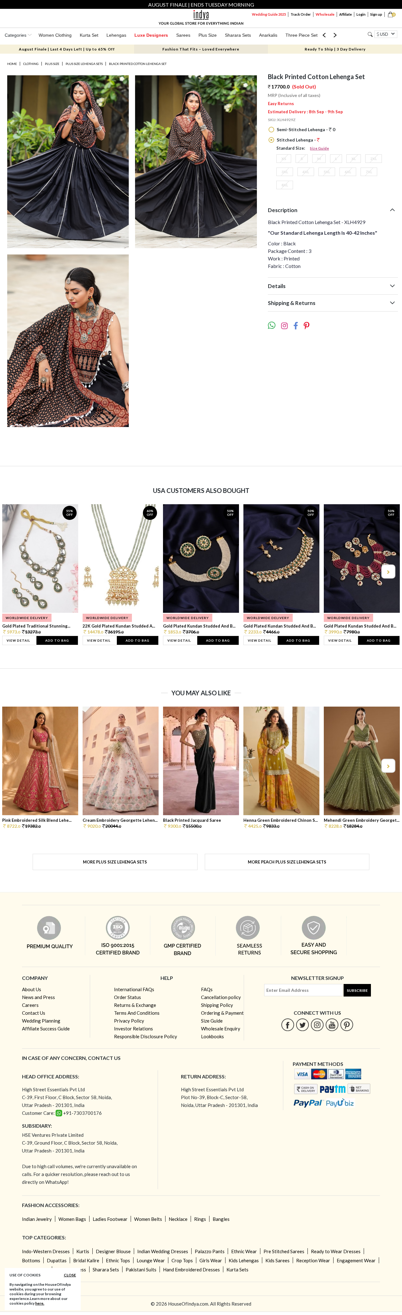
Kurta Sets (237, 1269)
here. (39, 1303)
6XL (348, 171)
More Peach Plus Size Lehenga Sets (287, 861)
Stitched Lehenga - (296, 139)
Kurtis (82, 1251)
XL (353, 158)
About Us (31, 989)
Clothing (31, 64)
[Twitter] (302, 1024)
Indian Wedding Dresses (162, 1251)
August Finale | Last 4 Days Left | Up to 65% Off (67, 49)
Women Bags (72, 1219)
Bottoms (31, 1260)
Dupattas (57, 1260)
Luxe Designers (151, 35)
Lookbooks (212, 1036)
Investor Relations (133, 1028)
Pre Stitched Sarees (283, 1251)
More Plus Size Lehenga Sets (115, 861)
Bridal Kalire (86, 1260)
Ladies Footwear (110, 1219)
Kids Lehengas (244, 1260)
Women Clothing (55, 35)
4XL (305, 171)
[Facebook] (287, 1024)
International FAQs (134, 989)
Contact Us (33, 1013)
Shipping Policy (217, 1005)
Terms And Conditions (137, 1013)
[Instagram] (317, 1024)
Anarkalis (268, 35)
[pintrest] (346, 1024)
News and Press (38, 997)
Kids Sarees (277, 1260)
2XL (373, 158)
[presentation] (14, 571)
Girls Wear (210, 1260)
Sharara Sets (238, 35)
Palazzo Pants (210, 1251)
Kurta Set (89, 35)
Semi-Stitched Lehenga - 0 (305, 129)
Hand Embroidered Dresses (191, 1269)
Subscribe (357, 990)
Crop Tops (182, 1260)
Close (70, 1275)
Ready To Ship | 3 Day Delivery (335, 49)
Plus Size (207, 35)
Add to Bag (57, 640)
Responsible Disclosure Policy (145, 1036)
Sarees (183, 35)
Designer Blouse (113, 1251)
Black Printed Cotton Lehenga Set (137, 64)
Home (12, 64)
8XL (284, 185)
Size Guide (319, 148)
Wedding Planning (41, 1021)
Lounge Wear (151, 1260)
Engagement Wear (356, 1260)
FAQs (207, 989)
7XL (369, 171)
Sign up (376, 14)
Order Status (127, 997)
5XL (326, 171)
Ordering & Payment (222, 1013)
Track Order (301, 14)
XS (283, 158)
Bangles (221, 1219)
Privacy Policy (129, 1021)
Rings (200, 1219)
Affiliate (345, 14)
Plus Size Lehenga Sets (84, 64)
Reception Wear (313, 1260)
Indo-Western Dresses (46, 1251)
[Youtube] (332, 1024)
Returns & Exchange (135, 1005)
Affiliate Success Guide (46, 1028)
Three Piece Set (301, 35)
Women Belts (148, 1219)
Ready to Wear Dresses (336, 1251)
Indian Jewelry (37, 1219)
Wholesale (325, 14)
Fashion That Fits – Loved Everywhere (200, 49)
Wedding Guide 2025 (269, 14)
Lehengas (116, 35)
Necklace (178, 1219)
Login (361, 14)
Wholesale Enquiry (220, 1028)
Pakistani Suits (141, 1269)
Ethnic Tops (118, 1260)
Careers (30, 1005)
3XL (284, 171)
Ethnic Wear (244, 1251)
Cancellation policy (221, 997)
